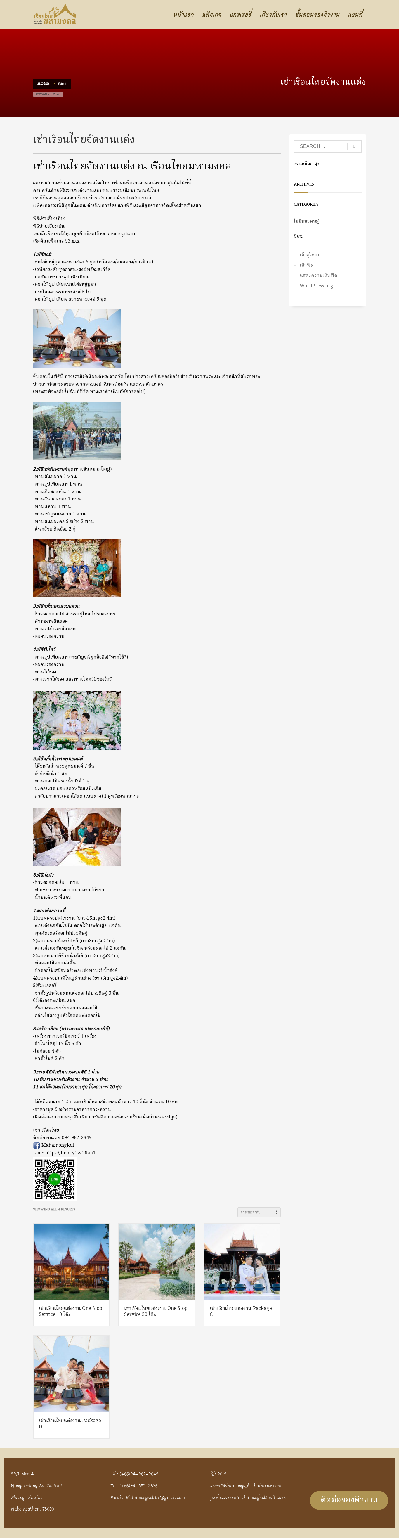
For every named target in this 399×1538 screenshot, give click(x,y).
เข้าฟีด (307, 265)
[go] (354, 147)
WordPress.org (316, 286)
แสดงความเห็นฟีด (318, 276)
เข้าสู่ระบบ (310, 255)
